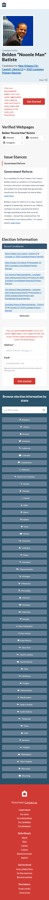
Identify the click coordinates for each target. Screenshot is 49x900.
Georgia (24, 491)
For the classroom (24, 873)
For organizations (24, 818)
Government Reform (14, 163)
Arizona (24, 434)
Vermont (24, 740)
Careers (24, 845)
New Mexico (24, 640)
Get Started (34, 101)
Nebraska (25, 612)
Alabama (25, 420)
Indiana (24, 519)
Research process (24, 853)
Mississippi (24, 590)
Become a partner (24, 877)
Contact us (31, 802)
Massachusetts (24, 569)
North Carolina (24, 654)
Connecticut (25, 462)
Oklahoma (24, 676)
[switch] (43, 79)
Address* (9, 344)
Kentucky (24, 541)
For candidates (24, 822)
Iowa (24, 526)
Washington (24, 754)
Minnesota (25, 583)
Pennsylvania (24, 690)
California (24, 448)
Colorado (24, 455)
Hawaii (25, 498)
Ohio (24, 669)
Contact (24, 849)
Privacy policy (24, 888)
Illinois (24, 512)
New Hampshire (24, 626)
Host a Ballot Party (24, 869)
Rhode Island (24, 697)
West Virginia (24, 761)
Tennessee (24, 719)
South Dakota (24, 711)
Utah (24, 733)
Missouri (24, 598)
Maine (24, 555)
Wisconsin (24, 768)
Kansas (24, 533)
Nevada (24, 619)
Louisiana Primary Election (24, 256)
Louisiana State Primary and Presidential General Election (23, 295)
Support (24, 857)
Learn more (9, 196)
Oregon (24, 683)
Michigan (24, 576)
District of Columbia (24, 476)
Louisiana (24, 548)
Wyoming (24, 775)
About (24, 837)
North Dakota (24, 662)
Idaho (24, 505)
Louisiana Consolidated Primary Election (23, 265)
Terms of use (24, 892)
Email (7, 357)
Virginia (24, 747)
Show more (24, 315)
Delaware (24, 469)
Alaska (24, 427)
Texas (24, 726)
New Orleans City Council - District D (21, 253)
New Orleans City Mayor (16, 262)
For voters (24, 814)
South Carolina (24, 704)
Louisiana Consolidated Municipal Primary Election (24, 280)
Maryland (25, 562)
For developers (24, 826)
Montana (24, 605)
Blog (24, 841)
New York (25, 647)
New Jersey (24, 633)
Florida (24, 484)
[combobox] (24, 350)
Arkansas (24, 441)
